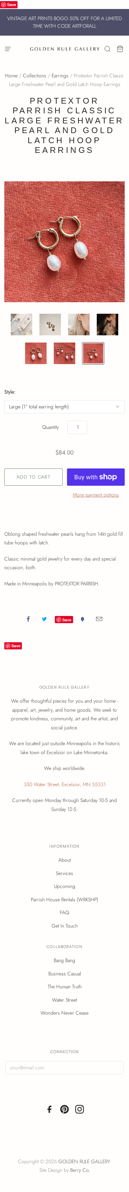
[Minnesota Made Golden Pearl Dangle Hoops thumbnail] (107, 324)
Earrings (60, 75)
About (64, 860)
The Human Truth (65, 986)
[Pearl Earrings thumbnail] (79, 324)
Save (11, 4)
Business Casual (64, 973)
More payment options (96, 494)
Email (99, 619)
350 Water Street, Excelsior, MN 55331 (65, 784)
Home (11, 75)
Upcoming (64, 886)
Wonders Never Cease (64, 1012)
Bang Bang (64, 960)
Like (28, 619)
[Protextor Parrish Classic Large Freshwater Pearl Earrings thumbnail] (21, 324)
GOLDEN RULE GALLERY (84, 1161)
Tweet (44, 619)
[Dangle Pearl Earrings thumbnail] (50, 324)
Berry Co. (80, 1170)
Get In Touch (65, 925)
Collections (34, 75)
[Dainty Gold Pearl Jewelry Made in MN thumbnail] (93, 353)
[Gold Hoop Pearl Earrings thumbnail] (36, 353)
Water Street (64, 999)
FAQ (64, 912)
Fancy (82, 619)
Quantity (50, 427)
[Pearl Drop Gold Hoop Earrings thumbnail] (64, 353)
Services (64, 873)
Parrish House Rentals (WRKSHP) (64, 899)
